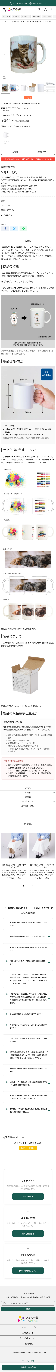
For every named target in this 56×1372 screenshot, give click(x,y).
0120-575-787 (20, 3)
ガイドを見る (28, 1196)
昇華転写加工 (9, 215)
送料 (3, 126)
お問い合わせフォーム (28, 1270)
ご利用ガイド (26, 16)
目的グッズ (16, 16)
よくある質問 (36, 16)
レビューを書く (28, 1148)
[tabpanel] (14, 857)
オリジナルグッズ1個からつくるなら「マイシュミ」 (14, 9)
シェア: (3, 224)
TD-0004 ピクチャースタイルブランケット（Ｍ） (42, 866)
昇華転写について (15, 629)
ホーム (4, 21)
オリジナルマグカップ (16, 21)
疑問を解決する (28, 1233)
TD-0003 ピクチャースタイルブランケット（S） (14, 866)
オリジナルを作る (28, 1367)
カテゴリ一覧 (6, 16)
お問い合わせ (47, 16)
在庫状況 (42, 152)
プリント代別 (24, 121)
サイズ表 (14, 152)
